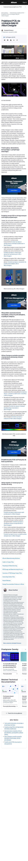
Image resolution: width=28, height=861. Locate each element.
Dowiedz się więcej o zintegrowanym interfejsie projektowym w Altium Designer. (14, 243)
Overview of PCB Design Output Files (12, 573)
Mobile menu (2, 2)
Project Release (6, 580)
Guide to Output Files (8, 562)
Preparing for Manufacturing (9, 565)
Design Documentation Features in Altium (13, 584)
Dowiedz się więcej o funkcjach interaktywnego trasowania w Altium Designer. (14, 407)
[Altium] (14, 2)
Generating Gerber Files (8, 576)
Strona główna (4, 12)
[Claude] (11, 40)
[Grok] (17, 40)
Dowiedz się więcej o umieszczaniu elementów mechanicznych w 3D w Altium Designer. (12, 254)
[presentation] (25, 649)
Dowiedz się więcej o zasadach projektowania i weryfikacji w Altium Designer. (15, 393)
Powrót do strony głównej (15, 713)
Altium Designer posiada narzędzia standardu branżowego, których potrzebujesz (13, 738)
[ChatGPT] (4, 40)
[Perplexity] (7, 40)
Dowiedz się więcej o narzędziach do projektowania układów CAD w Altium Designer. (15, 263)
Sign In (25, 2)
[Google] (14, 40)
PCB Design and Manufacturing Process (12, 569)
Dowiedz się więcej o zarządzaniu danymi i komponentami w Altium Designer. (13, 523)
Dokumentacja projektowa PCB (13, 7)
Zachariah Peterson (8, 30)
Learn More (14, 190)
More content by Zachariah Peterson (12, 643)
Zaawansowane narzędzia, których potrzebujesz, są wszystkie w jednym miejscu (13, 732)
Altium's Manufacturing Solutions (11, 558)
